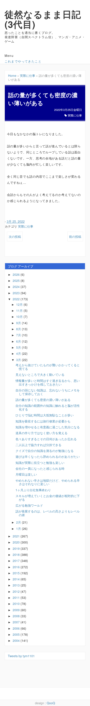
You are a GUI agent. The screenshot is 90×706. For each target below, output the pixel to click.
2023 (17, 293)
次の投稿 (15, 236)
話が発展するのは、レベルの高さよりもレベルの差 (48, 513)
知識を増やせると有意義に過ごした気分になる (48, 427)
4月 (19, 353)
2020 (17, 542)
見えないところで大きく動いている (40, 374)
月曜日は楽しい (26, 474)
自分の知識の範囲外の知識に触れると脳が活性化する (48, 407)
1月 (19, 528)
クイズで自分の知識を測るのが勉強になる (45, 450)
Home (12, 75)
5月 (19, 347)
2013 (17, 585)
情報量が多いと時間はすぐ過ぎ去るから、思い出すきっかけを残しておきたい (48, 382)
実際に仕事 (27, 75)
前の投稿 (75, 236)
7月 (19, 335)
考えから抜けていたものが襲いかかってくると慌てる (48, 367)
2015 (17, 573)
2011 (17, 597)
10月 (20, 316)
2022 (17, 299)
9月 (19, 323)
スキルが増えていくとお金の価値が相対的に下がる (48, 498)
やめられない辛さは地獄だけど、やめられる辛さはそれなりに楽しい (48, 482)
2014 (17, 579)
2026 (17, 274)
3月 (19, 360)
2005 (17, 634)
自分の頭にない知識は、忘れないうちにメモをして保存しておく (48, 392)
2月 (19, 522)
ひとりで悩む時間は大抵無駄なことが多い (45, 415)
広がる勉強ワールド (29, 505)
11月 (20, 310)
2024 (17, 286)
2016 (17, 567)
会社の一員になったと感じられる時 (40, 468)
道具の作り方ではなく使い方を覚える (42, 433)
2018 (17, 554)
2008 (17, 616)
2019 (17, 548)
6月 (19, 341)
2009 (17, 610)
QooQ (51, 703)
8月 (19, 329)
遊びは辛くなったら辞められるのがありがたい (48, 456)
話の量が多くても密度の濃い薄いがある (43, 399)
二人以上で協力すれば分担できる (38, 445)
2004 (17, 640)
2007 (17, 622)
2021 (17, 536)
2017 (17, 560)
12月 (20, 304)
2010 (17, 603)
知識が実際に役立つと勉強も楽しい (40, 462)
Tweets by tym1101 (21, 656)
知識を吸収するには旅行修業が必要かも (43, 421)
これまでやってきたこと (23, 61)
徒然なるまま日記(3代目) (43, 19)
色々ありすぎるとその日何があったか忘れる (46, 439)
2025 (17, 280)
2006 (17, 628)
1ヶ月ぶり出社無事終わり (33, 490)
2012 (17, 591)
